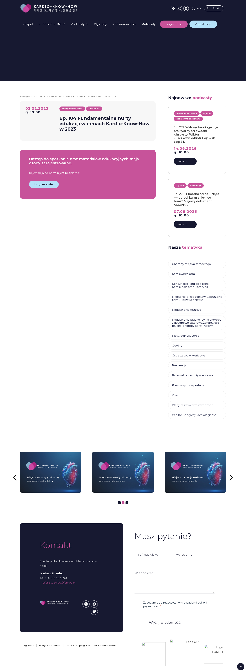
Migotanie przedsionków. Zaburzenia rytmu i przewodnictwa (197, 298)
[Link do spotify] (173, 8)
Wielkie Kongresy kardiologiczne (194, 415)
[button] (193, 8)
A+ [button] (219, 8)
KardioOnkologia (183, 274)
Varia (175, 395)
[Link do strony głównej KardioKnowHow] (49, 8)
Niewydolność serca (185, 335)
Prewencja (179, 365)
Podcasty (78, 24)
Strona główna (26, 96)
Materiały (148, 24)
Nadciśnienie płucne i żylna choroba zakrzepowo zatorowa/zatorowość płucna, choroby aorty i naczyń (196, 322)
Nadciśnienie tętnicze (186, 309)
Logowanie (174, 24)
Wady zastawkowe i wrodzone (192, 405)
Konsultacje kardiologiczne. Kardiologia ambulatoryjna (190, 285)
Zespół (28, 24)
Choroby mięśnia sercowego (191, 264)
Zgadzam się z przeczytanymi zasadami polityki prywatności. (175, 604)
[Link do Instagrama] (179, 8)
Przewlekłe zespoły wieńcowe (192, 375)
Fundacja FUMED (52, 24)
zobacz (182, 161)
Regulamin (28, 645)
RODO (70, 645)
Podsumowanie (124, 24)
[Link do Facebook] (186, 8)
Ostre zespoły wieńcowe (188, 355)
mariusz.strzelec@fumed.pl (57, 582)
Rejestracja (203, 24)
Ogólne (177, 345)
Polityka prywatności (50, 645)
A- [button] (208, 8)
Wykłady (100, 24)
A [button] (214, 8)
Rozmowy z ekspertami (188, 385)
